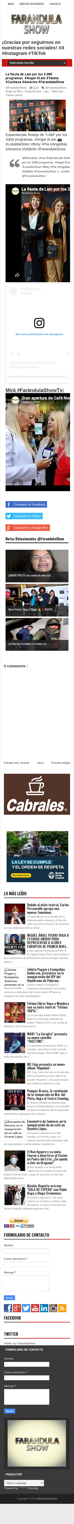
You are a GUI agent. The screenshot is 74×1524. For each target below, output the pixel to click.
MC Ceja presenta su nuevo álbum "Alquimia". (46, 1066)
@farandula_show (34, 157)
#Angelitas (64, 166)
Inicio (11, 4)
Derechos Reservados (32, 4)
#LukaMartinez (31, 166)
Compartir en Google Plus (31, 527)
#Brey (46, 166)
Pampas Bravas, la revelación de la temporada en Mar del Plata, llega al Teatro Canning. (48, 1094)
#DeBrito (27, 171)
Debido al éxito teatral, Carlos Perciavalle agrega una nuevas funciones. (48, 908)
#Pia (53, 166)
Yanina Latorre (14, 95)
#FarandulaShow (45, 171)
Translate (32, 1488)
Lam (46, 91)
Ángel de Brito (14, 91)
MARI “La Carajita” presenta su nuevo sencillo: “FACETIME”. (47, 1037)
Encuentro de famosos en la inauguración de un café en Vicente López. (46, 1125)
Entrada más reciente (16, 762)
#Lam (68, 162)
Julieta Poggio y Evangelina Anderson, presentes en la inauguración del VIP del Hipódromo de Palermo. (46, 975)
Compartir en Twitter (27, 516)
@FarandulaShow (55, 87)
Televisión (57, 91)
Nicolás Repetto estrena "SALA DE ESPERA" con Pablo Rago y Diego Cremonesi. (47, 1189)
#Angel (59, 162)
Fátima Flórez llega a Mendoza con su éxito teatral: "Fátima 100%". (48, 1007)
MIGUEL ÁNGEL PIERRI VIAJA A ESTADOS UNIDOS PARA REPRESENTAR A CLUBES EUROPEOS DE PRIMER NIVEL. (48, 941)
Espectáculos (33, 91)
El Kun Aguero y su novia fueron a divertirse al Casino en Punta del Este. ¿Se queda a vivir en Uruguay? (47, 1157)
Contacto (55, 4)
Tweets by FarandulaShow (19, 1343)
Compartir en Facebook (29, 504)
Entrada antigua (60, 762)
